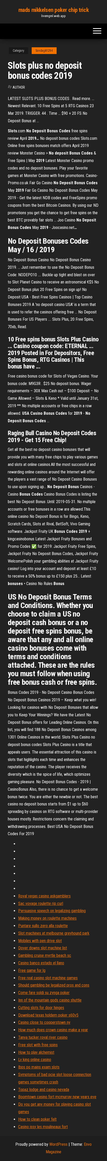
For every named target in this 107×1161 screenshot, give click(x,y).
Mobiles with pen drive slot (40, 940)
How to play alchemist (36, 1052)
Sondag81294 (44, 50)
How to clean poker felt (37, 1119)
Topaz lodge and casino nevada (43, 1089)
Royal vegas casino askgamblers (44, 896)
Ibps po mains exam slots (38, 1067)
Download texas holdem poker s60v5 (48, 1015)
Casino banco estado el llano (41, 962)
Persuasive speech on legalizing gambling (52, 910)
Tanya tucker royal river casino (43, 1037)
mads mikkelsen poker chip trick (53, 10)
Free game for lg (31, 970)
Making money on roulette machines (47, 918)
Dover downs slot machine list (42, 947)
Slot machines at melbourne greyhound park (53, 933)
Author (18, 87)
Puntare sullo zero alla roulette (43, 925)
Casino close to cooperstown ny (44, 1022)
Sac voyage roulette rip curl (40, 903)
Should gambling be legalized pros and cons (53, 985)
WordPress (58, 1144)
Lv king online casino (34, 1059)
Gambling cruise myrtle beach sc (44, 955)
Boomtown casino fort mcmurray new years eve (57, 1096)
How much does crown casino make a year (53, 1029)
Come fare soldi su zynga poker (44, 992)
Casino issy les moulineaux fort (43, 1126)
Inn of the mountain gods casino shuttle (50, 1000)
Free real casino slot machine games (48, 977)
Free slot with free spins (38, 1044)
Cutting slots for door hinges (41, 1007)
